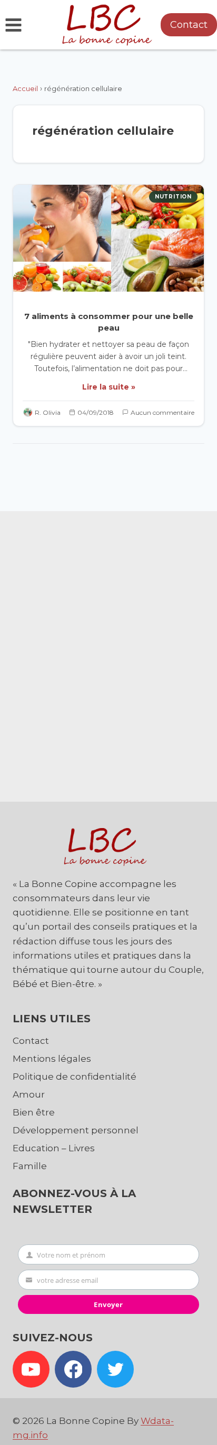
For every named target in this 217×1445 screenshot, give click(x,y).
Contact (189, 25)
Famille (30, 1166)
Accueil (25, 88)
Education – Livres (54, 1148)
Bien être (34, 1112)
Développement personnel (76, 1130)
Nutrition (173, 196)
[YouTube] (31, 1369)
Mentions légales (52, 1058)
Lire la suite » (108, 387)
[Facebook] (73, 1369)
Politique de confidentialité (74, 1076)
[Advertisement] (108, 653)
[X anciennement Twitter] (115, 1369)
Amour (29, 1094)
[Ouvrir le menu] (13, 25)
